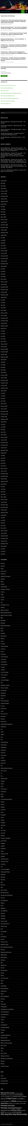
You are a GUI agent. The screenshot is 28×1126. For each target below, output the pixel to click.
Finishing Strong (4, 742)
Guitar (2, 794)
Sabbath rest (3, 965)
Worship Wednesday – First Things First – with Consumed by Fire (14, 150)
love (11, 1103)
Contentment (4, 662)
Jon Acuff (3, 833)
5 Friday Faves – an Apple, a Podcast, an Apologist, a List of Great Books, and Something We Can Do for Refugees (13, 59)
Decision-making (4, 687)
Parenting (3, 918)
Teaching (3, 998)
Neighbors (3, 908)
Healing (2, 801)
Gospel (2, 783)
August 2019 (3, 390)
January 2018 (4, 440)
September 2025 (4, 201)
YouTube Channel (5, 1066)
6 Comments (10, 54)
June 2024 (3, 240)
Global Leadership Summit (6, 768)
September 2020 (4, 357)
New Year (3, 913)
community (7, 1096)
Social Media (3, 986)
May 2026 (3, 183)
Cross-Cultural (4, 674)
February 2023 (4, 281)
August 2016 (3, 484)
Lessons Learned (4, 853)
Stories (2, 993)
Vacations (3, 1030)
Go (1, 773)
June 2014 (3, 551)
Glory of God (3, 770)
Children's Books (4, 646)
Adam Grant (3, 571)
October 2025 (4, 198)
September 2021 (4, 325)
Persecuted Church (5, 923)
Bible (2, 617)
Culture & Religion (5, 680)
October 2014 (4, 541)
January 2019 (4, 408)
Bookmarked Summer (5, 625)
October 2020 (4, 354)
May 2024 (3, 243)
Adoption (3, 579)
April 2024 (3, 245)
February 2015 (4, 530)
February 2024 (4, 250)
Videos (2, 1032)
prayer (3, 1112)
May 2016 (3, 491)
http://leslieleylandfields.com (7, 88)
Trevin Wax (11, 1112)
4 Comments (8, 49)
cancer (21, 1093)
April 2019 (3, 401)
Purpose (2, 939)
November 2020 (4, 351)
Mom (2, 887)
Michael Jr (3, 884)
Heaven (2, 804)
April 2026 (3, 185)
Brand (2, 630)
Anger (2, 594)
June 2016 (3, 489)
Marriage (3, 877)
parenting (23, 1110)
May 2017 (3, 460)
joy (22, 1101)
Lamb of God (3, 840)
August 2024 (3, 235)
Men (2, 882)
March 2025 (3, 217)
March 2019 (3, 403)
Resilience (3, 960)
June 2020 (3, 364)
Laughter (3, 846)
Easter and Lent (4, 713)
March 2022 (3, 310)
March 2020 (3, 372)
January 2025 (4, 222)
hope (10, 1101)
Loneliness (3, 864)
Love (2, 866)
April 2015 (3, 525)
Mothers (3, 903)
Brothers (3, 638)
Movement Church (6, 1110)
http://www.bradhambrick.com (8, 95)
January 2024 (4, 253)
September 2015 (4, 512)
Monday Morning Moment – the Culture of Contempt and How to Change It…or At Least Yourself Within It (14, 27)
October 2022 (4, 292)
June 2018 (3, 427)
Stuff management (5, 996)
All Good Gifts (4, 586)
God (2, 776)
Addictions (3, 573)
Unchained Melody (5, 1027)
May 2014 (3, 554)
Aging (2, 581)
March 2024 (3, 248)
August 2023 (3, 266)
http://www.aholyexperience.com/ (8, 85)
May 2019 (3, 398)
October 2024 (4, 230)
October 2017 (4, 447)
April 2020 (3, 370)
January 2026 (4, 193)
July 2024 (3, 237)
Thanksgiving (4, 1006)
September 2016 (4, 481)
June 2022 (3, 302)
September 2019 (4, 388)
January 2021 (4, 346)
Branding (3, 633)
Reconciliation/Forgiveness (7, 947)
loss (8, 1103)
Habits (2, 796)
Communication (4, 656)
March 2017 (3, 465)
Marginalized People (5, 871)
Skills (2, 983)
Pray (2, 934)
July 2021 (3, 331)
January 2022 (4, 315)
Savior (6, 1112)
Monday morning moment (11, 1108)
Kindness (3, 835)
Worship (3, 1061)
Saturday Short (4, 970)
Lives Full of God (4, 861)
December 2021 (4, 318)
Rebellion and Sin (4, 944)
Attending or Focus (5, 604)
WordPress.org (4, 1083)
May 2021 (3, 336)
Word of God (4, 1045)
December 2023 (4, 255)
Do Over (3, 706)
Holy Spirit (3, 809)
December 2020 (4, 349)
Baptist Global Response (6, 612)
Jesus (2, 827)
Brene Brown (4, 636)
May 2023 (3, 274)
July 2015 (3, 517)
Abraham (3, 566)
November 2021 (4, 320)
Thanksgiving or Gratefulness (7, 1009)
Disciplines (3, 695)
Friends (2, 757)
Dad (2, 682)
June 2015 (3, 520)
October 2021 (4, 323)
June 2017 (3, 458)
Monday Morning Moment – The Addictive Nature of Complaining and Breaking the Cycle (12, 134)
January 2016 (4, 502)
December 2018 (4, 411)
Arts (2, 602)
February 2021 (4, 344)
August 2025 (3, 204)
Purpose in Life (4, 941)
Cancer (2, 641)
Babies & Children (5, 610)
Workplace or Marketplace (7, 1058)
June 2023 (3, 271)
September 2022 (4, 294)
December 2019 (4, 380)
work (2, 1050)
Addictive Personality (5, 576)
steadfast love (4, 991)
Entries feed (3, 1078)
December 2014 (4, 535)
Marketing (3, 874)
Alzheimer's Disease (5, 589)
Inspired (2, 820)
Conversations (4, 664)
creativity (3, 669)
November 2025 (4, 196)
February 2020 (4, 375)
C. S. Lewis (17, 1093)
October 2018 (4, 416)
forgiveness (3, 1098)
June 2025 (3, 209)
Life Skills (3, 856)
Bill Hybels (3, 620)
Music (2, 905)
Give (2, 765)
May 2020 (3, 367)
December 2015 (4, 504)
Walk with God (4, 1037)
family (24, 1096)
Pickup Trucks (4, 926)
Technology (3, 1004)
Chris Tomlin (9, 1094)
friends (18, 1098)
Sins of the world (4, 978)
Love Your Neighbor (5, 869)
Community (3, 659)
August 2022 (3, 297)
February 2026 (4, 191)
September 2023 (4, 263)
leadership (4, 1103)
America (3, 592)
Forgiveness (3, 750)
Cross (11, 1096)
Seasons (2, 973)
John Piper (19, 1101)
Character (3, 643)
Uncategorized (4, 1024)
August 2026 (3, 180)
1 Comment (10, 30)
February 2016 (4, 499)
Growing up (3, 791)
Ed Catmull (3, 716)
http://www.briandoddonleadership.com (10, 98)
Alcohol (2, 584)
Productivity (3, 936)
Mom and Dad (4, 890)
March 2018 (3, 434)
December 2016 (4, 473)
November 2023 (4, 258)
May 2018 (3, 429)
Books (2, 628)
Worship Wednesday (18, 1114)
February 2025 (4, 219)
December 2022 (4, 287)
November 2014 (4, 538)
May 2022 (3, 305)
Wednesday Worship (5, 1040)
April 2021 (3, 338)
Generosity (3, 763)
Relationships (4, 954)
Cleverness (3, 654)
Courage (3, 667)
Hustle (2, 817)
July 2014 (3, 548)
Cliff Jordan (3, 1096)
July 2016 (3, 486)
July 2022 (3, 300)
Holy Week (6, 1101)
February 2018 (4, 437)
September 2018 (4, 419)
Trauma (2, 1019)
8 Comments (11, 62)
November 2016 (4, 476)
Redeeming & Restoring (6, 952)
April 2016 (3, 494)
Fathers (2, 734)
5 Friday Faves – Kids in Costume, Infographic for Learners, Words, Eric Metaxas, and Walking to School (14, 52)
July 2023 (3, 268)
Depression (3, 693)
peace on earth (4, 921)
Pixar (2, 929)
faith (22, 1096)
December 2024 (4, 224)
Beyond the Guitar (5, 90)
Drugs (2, 711)
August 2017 (3, 452)
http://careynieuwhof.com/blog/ (8, 101)
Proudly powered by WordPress (7, 1124)
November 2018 (4, 414)
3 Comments (8, 24)
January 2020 (4, 377)
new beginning (4, 910)
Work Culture (4, 1053)
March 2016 (3, 497)
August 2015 (3, 515)
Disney (2, 698)
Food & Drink (4, 744)
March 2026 (3, 188)
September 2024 (4, 232)
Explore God (3, 721)
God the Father (4, 778)
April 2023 (3, 276)
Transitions (3, 1017)
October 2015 (4, 510)
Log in (2, 1075)
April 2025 (3, 214)
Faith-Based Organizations (6, 724)
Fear (2, 737)
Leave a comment (12, 36)
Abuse (2, 568)
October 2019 (4, 385)
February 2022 (4, 313)
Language (3, 843)
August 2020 (3, 359)
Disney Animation (5, 700)
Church (2, 651)
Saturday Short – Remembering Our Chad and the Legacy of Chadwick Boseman (12, 156)
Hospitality (3, 814)
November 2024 (4, 227)
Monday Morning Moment (6, 895)
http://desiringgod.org (5, 103)
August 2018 (3, 421)
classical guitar (19, 1094)
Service (2, 975)
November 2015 (4, 507)
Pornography (4, 931)
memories (21, 1103)
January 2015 (4, 533)
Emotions (3, 719)
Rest (2, 962)
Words (2, 1048)
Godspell (3, 781)
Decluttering (3, 690)
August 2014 (3, 546)
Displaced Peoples (5, 703)
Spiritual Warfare (4, 988)
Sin (8, 1112)
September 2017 (4, 450)
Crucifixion (3, 677)
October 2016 (4, 478)
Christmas (3, 649)
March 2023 (3, 279)
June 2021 (3, 333)
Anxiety (2, 599)
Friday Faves (3, 755)
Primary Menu (26, 11)
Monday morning (7, 1105)
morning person (4, 900)
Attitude (2, 607)
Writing (2, 1063)
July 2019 (3, 393)
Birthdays (3, 623)
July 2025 (3, 206)
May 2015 (3, 522)
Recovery (3, 949)
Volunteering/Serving (5, 1035)
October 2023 (4, 261)
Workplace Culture (5, 1056)
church (13, 1094)
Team (2, 1001)
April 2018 (3, 432)
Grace (2, 786)
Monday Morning (4, 892)
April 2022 (3, 307)
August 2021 (3, 328)
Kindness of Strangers (5, 838)
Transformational (4, 1014)
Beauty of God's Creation (6, 615)
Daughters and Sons (5, 685)
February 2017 (4, 468)
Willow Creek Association (6, 1043)
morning (3, 897)
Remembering (4, 957)
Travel (2, 1022)
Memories (3, 879)
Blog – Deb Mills (5, 11)
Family (2, 731)
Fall (1, 729)
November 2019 (4, 382)
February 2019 (4, 406)
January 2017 (4, 471)
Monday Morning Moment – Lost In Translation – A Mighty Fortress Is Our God (13, 39)
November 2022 (4, 289)
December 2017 (4, 442)
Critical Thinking (4, 672)
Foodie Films (3, 747)
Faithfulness (3, 726)
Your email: (3, 71)
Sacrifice (3, 967)
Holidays (3, 807)
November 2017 (4, 445)
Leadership (3, 848)
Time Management (5, 1011)
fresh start (3, 752)
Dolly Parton (3, 708)
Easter (19, 1096)
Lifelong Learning (4, 859)
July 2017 (3, 455)
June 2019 (3, 395)
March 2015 (3, 528)
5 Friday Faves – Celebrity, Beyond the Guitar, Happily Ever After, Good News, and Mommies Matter (14, 33)
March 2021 (3, 341)
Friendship (3, 760)
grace (24, 1098)
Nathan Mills (16, 1110)
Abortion (3, 563)
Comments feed (4, 1081)
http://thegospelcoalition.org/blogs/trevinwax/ (11, 93)
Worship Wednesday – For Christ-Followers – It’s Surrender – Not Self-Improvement (13, 161)
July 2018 (3, 424)
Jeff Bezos (3, 822)
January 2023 (4, 284)
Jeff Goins (3, 825)
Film (2, 739)
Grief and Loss (4, 789)
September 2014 (4, 543)
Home (2, 812)
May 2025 (3, 211)
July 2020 (3, 362)
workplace (19, 1112)
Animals (2, 597)
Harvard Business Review (6, 799)
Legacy (2, 851)
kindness (24, 1101)
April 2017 (3, 463)
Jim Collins (3, 830)
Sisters (2, 980)
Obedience (3, 916)
